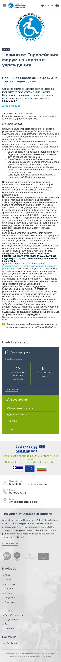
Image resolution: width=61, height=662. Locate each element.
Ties (7, 624)
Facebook (11, 643)
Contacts (9, 628)
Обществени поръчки (20, 408)
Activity (8, 593)
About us (10, 584)
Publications (11, 602)
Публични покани (18, 414)
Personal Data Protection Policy (25, 656)
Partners (9, 588)
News (6, 49)
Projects (9, 611)
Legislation (10, 597)
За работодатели (14, 615)
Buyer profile (12, 619)
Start (7, 575)
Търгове (12, 421)
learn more (10, 390)
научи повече (9, 544)
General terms (47, 654)
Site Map (47, 656)
